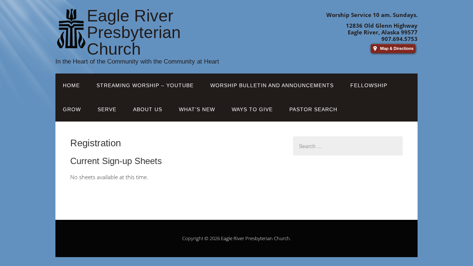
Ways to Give (252, 109)
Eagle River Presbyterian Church (255, 238)
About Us (147, 109)
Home (71, 85)
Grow (72, 109)
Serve (107, 109)
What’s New (197, 109)
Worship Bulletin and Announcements (272, 85)
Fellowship (368, 85)
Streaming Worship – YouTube (145, 85)
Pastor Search (313, 109)
